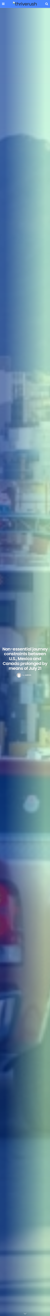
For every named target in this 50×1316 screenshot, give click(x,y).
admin (28, 675)
